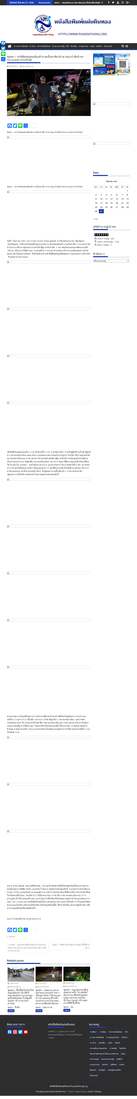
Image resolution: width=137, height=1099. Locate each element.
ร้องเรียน (74, 46)
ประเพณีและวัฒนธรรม (98, 1048)
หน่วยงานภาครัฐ (58, 46)
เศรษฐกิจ (102, 1070)
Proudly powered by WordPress (51, 1091)
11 (106, 198)
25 (106, 207)
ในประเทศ (108, 46)
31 (101, 211)
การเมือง (103, 1032)
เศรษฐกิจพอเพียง (114, 1070)
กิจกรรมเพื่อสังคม (43, 46)
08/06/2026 (69, 983)
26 (111, 207)
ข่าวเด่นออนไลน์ (112, 1037)
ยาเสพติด (113, 1048)
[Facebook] (3, 43)
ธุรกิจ (110, 1043)
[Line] (3, 53)
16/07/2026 (13, 983)
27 (117, 207)
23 (96, 207)
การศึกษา (93, 1032)
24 (101, 207)
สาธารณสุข (94, 1059)
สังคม (123, 1054)
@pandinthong (27, 66)
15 (127, 198)
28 (122, 207)
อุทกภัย (105, 1064)
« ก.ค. (95, 219)
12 (111, 198)
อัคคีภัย (119, 1059)
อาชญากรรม (83, 46)
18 (106, 203)
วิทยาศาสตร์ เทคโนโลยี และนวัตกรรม (104, 1054)
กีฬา (67, 46)
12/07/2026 (41, 983)
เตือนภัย (93, 1070)
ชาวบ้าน (32, 46)
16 (96, 203)
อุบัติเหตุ (12, 936)
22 (127, 203)
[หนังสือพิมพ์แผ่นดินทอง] (9, 45)
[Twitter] (3, 48)
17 (101, 203)
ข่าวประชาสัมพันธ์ (21, 46)
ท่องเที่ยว (102, 1043)
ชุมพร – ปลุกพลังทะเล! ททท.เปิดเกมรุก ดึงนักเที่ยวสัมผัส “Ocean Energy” (84, 2)
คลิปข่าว (99, 46)
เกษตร (92, 46)
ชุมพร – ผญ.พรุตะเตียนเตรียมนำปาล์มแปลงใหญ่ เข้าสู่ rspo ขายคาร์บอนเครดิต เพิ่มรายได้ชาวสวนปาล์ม (27, 947)
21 (122, 203)
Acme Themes (94, 1091)
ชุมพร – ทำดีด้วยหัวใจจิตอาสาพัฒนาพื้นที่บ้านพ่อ (71, 946)
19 (111, 203)
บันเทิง (117, 1043)
